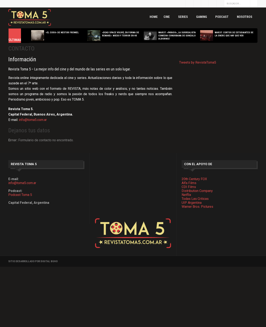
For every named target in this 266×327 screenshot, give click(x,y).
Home (154, 17)
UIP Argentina (192, 203)
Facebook (197, 3)
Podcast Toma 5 (20, 195)
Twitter (189, 3)
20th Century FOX (194, 179)
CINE (167, 17)
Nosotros (244, 17)
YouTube (212, 3)
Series (183, 17)
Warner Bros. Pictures (197, 207)
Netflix (186, 195)
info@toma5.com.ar (33, 120)
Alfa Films (189, 183)
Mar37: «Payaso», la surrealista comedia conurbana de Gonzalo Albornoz (177, 35)
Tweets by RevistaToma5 (197, 62)
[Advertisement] (133, 189)
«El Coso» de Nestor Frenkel (62, 32)
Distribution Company (197, 191)
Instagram (205, 3)
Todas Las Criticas (195, 199)
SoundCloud (220, 3)
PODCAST (222, 17)
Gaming (201, 17)
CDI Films (189, 187)
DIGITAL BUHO (49, 261)
